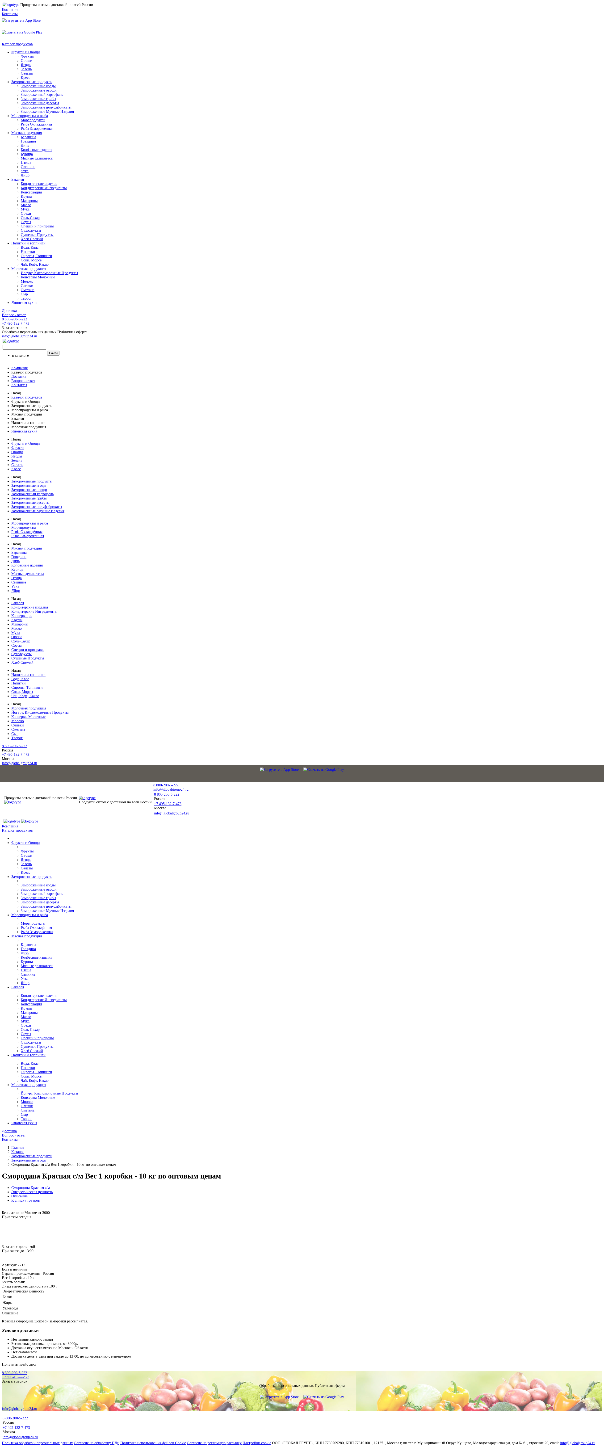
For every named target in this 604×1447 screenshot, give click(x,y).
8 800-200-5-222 (14, 319)
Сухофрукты (31, 230)
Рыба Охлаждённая (36, 124)
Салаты (27, 73)
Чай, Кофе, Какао (35, 264)
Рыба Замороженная (37, 128)
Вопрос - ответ (14, 315)
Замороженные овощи (39, 90)
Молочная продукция (28, 269)
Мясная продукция (26, 133)
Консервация (31, 192)
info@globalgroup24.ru (577, 1443)
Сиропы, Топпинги (36, 256)
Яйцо (25, 175)
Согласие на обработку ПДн (96, 1443)
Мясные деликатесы (37, 158)
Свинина (28, 167)
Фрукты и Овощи (25, 52)
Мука (25, 209)
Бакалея (17, 179)
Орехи (26, 213)
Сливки (27, 286)
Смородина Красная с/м (30, 1188)
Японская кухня (24, 303)
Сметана (27, 290)
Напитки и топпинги (28, 243)
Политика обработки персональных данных (37, 1443)
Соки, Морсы (31, 260)
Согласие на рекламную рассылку (214, 1443)
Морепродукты (33, 120)
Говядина (28, 141)
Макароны (29, 201)
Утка (25, 171)
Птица (26, 162)
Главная (17, 1147)
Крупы (26, 196)
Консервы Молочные (38, 277)
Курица (27, 154)
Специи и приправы (37, 226)
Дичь (25, 145)
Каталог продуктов (17, 44)
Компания (10, 10)
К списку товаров (25, 1200)
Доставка (9, 311)
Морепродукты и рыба (29, 116)
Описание (19, 1196)
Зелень (26, 69)
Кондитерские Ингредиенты (44, 188)
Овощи (26, 61)
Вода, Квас (29, 247)
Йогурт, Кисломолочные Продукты (49, 273)
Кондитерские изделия (39, 184)
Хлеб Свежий (32, 239)
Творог (26, 298)
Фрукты (27, 56)
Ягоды (26, 65)
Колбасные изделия (36, 150)
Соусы (26, 222)
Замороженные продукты (31, 82)
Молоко (27, 281)
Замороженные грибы (38, 99)
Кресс (25, 77)
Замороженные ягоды (38, 86)
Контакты (10, 14)
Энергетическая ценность (32, 1192)
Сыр (24, 294)
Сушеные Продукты (37, 235)
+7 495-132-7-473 (15, 323)
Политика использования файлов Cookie (153, 1443)
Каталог (17, 1152)
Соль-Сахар (30, 218)
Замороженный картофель (42, 94)
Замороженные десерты (40, 103)
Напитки (28, 252)
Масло (26, 205)
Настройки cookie (257, 1443)
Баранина (28, 137)
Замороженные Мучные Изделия (47, 111)
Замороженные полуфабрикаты (46, 107)
